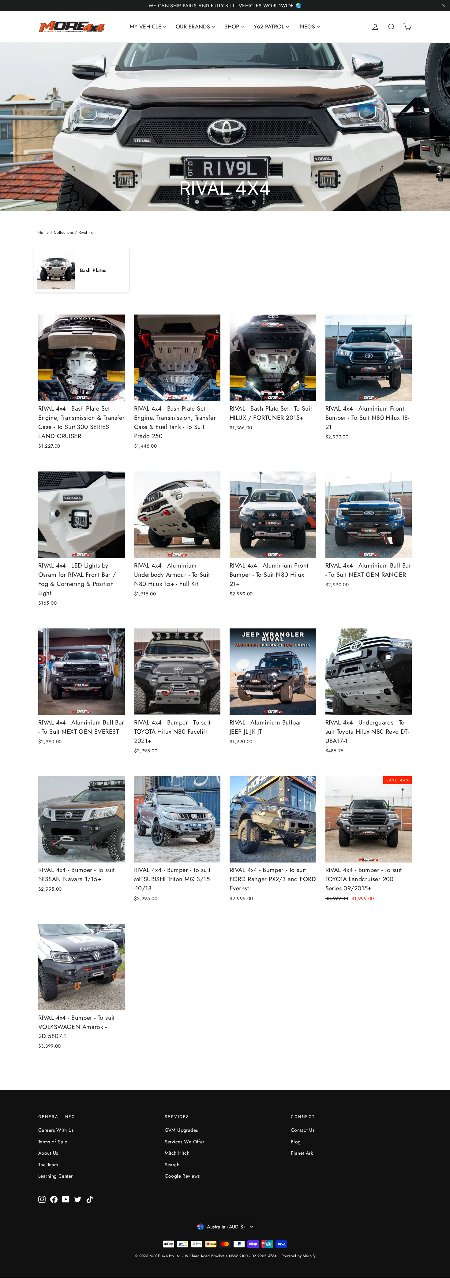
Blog (296, 1141)
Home (43, 232)
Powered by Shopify (299, 1256)
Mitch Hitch (177, 1153)
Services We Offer (184, 1141)
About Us (48, 1153)
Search (172, 1164)
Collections (64, 232)
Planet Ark (302, 1153)
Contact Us (302, 1130)
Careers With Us (55, 1130)
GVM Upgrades (181, 1130)
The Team (48, 1164)
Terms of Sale (52, 1141)
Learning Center (55, 1175)
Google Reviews (182, 1175)
